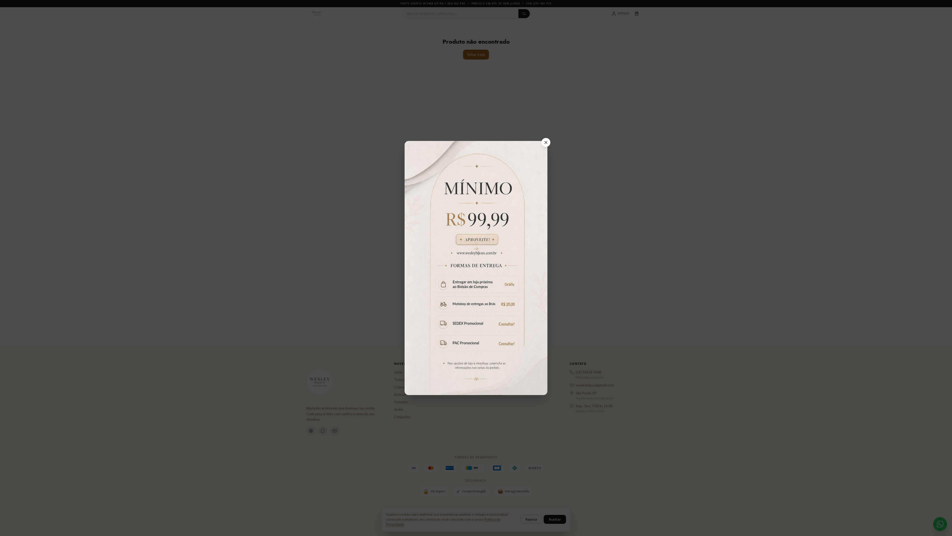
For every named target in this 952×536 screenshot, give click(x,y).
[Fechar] (545, 142)
